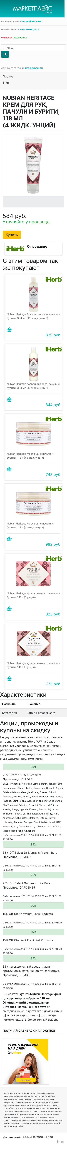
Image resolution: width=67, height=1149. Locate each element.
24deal (27, 1137)
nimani (60, 1141)
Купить (12, 235)
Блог (6, 82)
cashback (6, 37)
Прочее (8, 76)
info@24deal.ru (34, 68)
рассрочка (20, 37)
